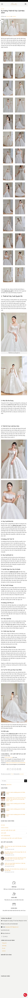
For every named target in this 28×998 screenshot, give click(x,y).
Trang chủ (4, 943)
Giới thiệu (4, 945)
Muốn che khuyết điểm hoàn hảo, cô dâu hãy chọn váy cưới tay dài (15, 864)
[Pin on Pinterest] (18, 769)
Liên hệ (3, 951)
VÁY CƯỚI (3, 833)
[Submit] (25, 4)
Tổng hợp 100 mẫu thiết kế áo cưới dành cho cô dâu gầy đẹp (16, 869)
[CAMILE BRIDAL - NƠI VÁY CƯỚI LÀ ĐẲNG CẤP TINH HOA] (14, 4)
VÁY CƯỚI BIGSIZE (5, 835)
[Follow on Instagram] (3, 936)
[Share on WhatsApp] (8, 769)
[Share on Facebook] (10, 769)
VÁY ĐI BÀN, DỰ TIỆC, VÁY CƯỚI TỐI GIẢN (11, 838)
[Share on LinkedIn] (20, 769)
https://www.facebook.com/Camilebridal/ (15, 762)
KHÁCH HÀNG (4, 827)
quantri (14, 16)
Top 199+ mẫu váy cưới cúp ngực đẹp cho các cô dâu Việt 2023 (15, 852)
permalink (22, 774)
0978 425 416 (8, 757)
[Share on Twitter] (13, 769)
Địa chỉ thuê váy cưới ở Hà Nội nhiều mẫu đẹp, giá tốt (15, 847)
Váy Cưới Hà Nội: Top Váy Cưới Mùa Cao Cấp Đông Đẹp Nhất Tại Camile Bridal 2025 (15, 858)
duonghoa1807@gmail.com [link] (11, 927)
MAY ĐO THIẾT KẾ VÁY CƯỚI (8, 830)
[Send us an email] (6, 936)
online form (8, 784)
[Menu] (2, 4)
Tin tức (2, 8)
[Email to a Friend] (15, 769)
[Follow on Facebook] (1, 936)
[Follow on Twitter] (5, 936)
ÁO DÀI (3, 825)
